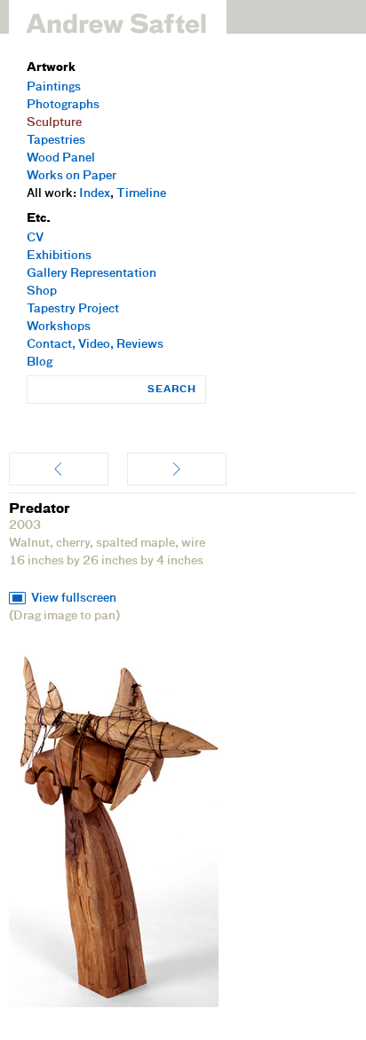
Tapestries (56, 140)
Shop (42, 291)
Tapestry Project (73, 309)
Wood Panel (61, 158)
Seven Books (177, 469)
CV (35, 238)
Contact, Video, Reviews (95, 345)
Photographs (63, 105)
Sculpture (54, 123)
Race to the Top (58, 469)
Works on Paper (71, 176)
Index (94, 194)
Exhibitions (59, 256)
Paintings (54, 87)
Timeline (141, 194)
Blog (39, 362)
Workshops (59, 327)
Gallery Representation (91, 274)
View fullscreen (73, 598)
